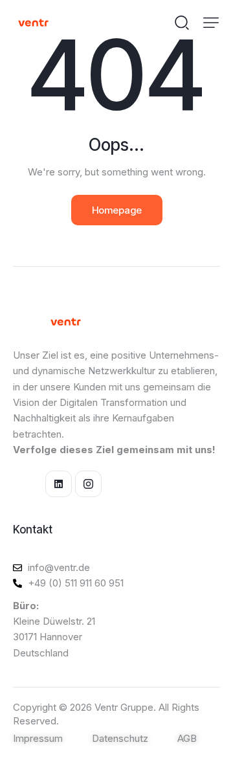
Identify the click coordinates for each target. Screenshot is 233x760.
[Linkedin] (58, 484)
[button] (211, 23)
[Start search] (182, 22)
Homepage (117, 210)
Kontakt (32, 529)
